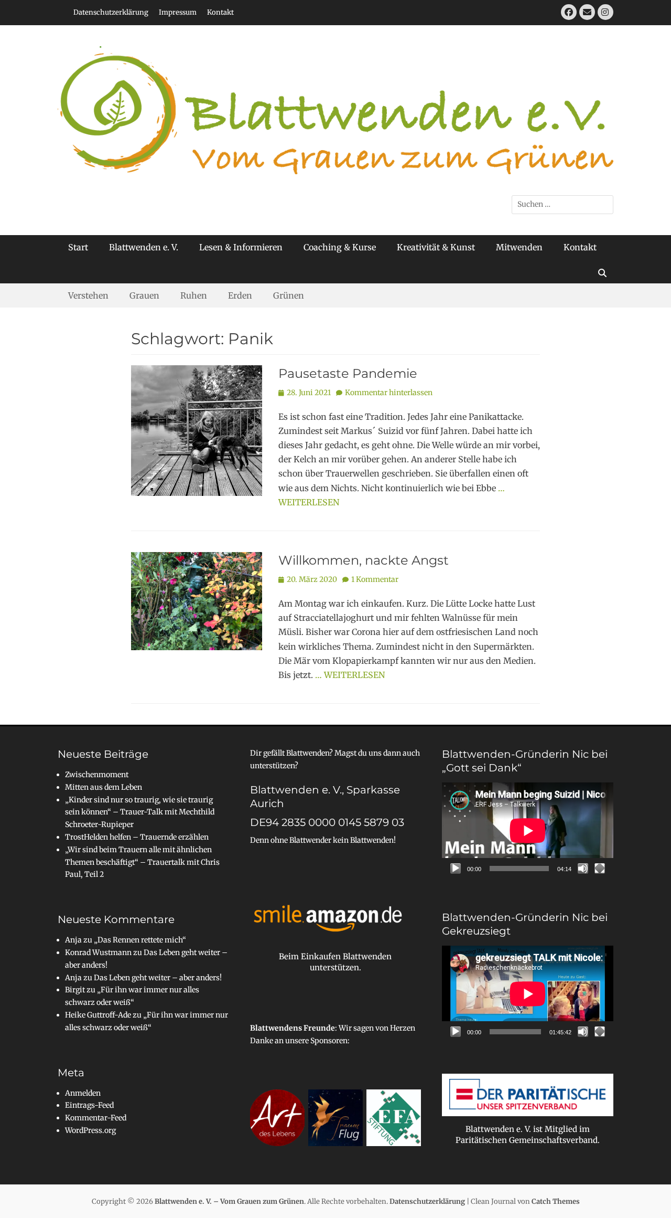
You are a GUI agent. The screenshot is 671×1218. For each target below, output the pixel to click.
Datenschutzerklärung (110, 12)
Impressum (178, 12)
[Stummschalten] (583, 868)
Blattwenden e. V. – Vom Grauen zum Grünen (229, 1201)
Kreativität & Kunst (436, 247)
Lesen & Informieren (241, 247)
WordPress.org (90, 1130)
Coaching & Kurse (340, 247)
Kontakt (220, 12)
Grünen (288, 295)
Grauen (144, 295)
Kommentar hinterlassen (388, 392)
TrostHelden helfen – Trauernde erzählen (137, 837)
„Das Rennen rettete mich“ (140, 940)
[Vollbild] (599, 868)
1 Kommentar (374, 579)
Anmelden (83, 1093)
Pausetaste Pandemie (347, 373)
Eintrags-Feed (89, 1105)
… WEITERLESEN (350, 675)
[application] (527, 830)
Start (78, 247)
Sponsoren (329, 1040)
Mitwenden (519, 247)
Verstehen (88, 295)
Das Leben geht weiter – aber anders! (158, 977)
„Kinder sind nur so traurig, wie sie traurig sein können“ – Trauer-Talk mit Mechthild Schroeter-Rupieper (139, 812)
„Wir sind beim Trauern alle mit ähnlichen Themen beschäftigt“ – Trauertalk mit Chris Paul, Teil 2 (142, 862)
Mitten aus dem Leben (103, 787)
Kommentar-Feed (95, 1117)
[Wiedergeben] (455, 868)
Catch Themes (556, 1201)
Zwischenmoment (96, 774)
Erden (240, 295)
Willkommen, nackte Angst (363, 560)
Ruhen (193, 295)
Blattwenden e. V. (143, 247)
